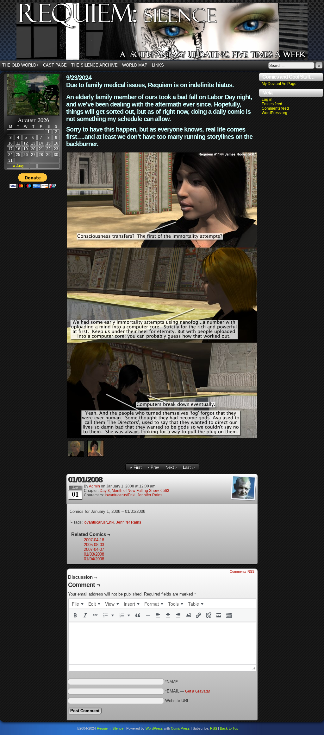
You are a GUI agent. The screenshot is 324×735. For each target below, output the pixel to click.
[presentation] (77, 604)
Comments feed (275, 108)
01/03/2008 (94, 554)
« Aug (18, 166)
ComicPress (180, 728)
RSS (213, 728)
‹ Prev (153, 467)
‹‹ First (136, 467)
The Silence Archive (94, 65)
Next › (171, 467)
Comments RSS (242, 571)
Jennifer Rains (149, 495)
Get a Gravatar (197, 691)
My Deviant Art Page (279, 83)
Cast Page (55, 65)
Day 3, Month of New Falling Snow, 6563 (134, 490)
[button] (75, 615)
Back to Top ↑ (230, 728)
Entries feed (272, 104)
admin (94, 486)
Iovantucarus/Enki (120, 495)
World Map (134, 65)
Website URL (177, 700)
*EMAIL (187, 691)
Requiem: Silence (110, 728)
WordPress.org (274, 113)
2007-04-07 (94, 549)
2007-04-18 (94, 540)
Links (158, 65)
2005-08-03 (94, 544)
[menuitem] (77, 604)
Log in (267, 99)
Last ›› (189, 467)
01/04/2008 (94, 559)
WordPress (154, 728)
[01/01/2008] (162, 436)
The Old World (20, 65)
